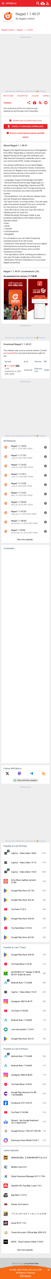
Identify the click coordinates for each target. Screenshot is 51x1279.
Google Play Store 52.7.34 (22, 890)
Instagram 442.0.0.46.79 (21, 1001)
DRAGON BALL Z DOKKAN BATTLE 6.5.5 (29, 1157)
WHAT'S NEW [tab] (8, 96)
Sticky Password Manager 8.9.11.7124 (28, 1176)
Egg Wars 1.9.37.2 (19, 1195)
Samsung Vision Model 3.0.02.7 (25, 1140)
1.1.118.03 (32, 276)
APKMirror (11, 3)
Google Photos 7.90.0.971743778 (26, 1131)
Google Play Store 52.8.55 (22, 918)
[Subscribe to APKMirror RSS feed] (43, 774)
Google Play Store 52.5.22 (22, 937)
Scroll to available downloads (27, 126)
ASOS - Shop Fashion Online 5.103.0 (27, 1242)
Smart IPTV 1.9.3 (18, 1223)
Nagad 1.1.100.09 (18, 521)
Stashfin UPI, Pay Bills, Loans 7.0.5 (26, 1185)
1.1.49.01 (11, 366)
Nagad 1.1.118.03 (18, 446)
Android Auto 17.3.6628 (21, 982)
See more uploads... (25, 539)
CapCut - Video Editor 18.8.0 (23, 853)
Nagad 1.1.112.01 (18, 493)
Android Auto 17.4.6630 (21, 1020)
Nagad (19, 30)
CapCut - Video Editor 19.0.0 (23, 872)
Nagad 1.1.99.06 (18, 530)
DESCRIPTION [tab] (22, 96)
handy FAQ (11, 353)
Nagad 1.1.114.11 (18, 474)
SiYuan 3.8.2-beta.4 (19, 1204)
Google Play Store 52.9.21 (22, 1039)
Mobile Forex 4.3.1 (19, 1167)
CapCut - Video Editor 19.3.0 (23, 992)
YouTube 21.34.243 (19, 1011)
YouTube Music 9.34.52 (21, 1084)
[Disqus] (25, 656)
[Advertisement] (25, 64)
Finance (7, 103)
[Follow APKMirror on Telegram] (31, 774)
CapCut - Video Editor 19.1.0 (23, 862)
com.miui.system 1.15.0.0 (22, 1029)
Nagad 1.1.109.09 (18, 502)
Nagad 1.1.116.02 (18, 465)
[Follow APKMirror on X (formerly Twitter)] (7, 774)
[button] (28, 103)
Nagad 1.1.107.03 (18, 511)
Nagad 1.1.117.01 (18, 455)
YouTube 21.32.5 (18, 909)
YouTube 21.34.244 (19, 1112)
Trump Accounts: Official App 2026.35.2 (28, 1232)
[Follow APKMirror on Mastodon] (19, 774)
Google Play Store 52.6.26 (22, 900)
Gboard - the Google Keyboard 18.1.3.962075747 (24, 1121)
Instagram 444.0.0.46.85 (21, 1075)
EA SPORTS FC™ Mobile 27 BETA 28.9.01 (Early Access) (25, 973)
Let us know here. (31, 1263)
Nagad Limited (26, 18)
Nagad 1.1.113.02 (18, 483)
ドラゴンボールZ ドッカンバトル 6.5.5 (28, 1214)
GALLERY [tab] (35, 96)
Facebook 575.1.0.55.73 (21, 1103)
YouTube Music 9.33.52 (21, 928)
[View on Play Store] (34, 103)
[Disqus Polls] (25, 586)
